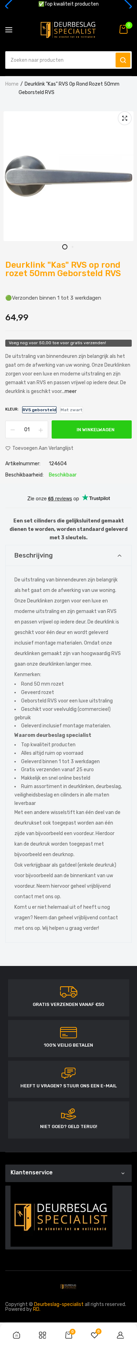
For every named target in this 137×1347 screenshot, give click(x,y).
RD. (36, 1309)
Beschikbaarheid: (24, 475)
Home (12, 84)
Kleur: (12, 409)
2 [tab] (72, 247)
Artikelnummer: (22, 463)
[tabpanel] (68, 176)
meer (71, 391)
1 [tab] (65, 247)
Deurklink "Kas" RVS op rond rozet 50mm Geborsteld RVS (63, 269)
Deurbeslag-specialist (59, 1304)
